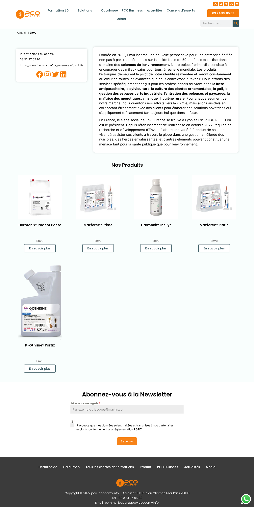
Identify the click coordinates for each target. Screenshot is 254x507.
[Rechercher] (236, 23)
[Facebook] (215, 4)
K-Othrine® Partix (40, 345)
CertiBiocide (47, 467)
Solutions (85, 10)
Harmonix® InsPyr (156, 225)
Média (121, 19)
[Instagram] (226, 4)
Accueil (21, 32)
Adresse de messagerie (85, 403)
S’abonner (127, 441)
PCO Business (132, 10)
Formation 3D (58, 10)
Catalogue (109, 10)
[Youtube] (231, 4)
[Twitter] (221, 4)
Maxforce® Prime (98, 225)
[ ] (72, 421)
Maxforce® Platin (214, 225)
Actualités (155, 10)
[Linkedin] (237, 4)
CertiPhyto (71, 467)
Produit (145, 467)
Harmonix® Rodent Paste (39, 225)
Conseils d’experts (181, 10)
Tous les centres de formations (110, 467)
